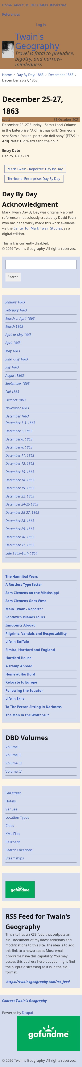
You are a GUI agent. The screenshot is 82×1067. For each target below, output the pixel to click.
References (11, 14)
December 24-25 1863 (21, 504)
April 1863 (13, 342)
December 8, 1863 (18, 447)
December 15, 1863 (19, 471)
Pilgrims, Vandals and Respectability (36, 633)
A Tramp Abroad (18, 666)
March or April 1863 (20, 318)
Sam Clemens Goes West (25, 600)
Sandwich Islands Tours (25, 617)
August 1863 (14, 375)
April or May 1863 (18, 334)
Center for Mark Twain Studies (37, 228)
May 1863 (12, 351)
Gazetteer (13, 793)
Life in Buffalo (17, 641)
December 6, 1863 (18, 439)
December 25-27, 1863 (22, 512)
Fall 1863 (12, 391)
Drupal (27, 1012)
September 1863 (17, 383)
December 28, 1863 (19, 520)
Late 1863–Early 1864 (21, 553)
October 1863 (15, 400)
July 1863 (12, 367)
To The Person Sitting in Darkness (33, 706)
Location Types (17, 817)
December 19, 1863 (19, 488)
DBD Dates (39, 5)
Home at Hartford (20, 674)
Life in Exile (14, 698)
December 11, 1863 (19, 455)
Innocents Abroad (20, 625)
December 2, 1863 (18, 431)
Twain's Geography (37, 41)
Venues (11, 809)
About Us (21, 5)
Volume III (13, 763)
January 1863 (15, 302)
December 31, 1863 (19, 545)
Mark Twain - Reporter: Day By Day (35, 169)
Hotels (10, 801)
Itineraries (58, 5)
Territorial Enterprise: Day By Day (34, 178)
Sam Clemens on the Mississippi (32, 592)
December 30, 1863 (19, 537)
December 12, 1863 (19, 463)
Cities (9, 825)
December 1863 (60, 74)
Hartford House (18, 657)
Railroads (12, 842)
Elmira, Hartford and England (30, 649)
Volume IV (13, 771)
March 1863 (14, 326)
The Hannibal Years (21, 576)
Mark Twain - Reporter (24, 609)
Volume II (13, 755)
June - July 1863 (16, 359)
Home (7, 5)
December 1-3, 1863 (20, 422)
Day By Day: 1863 (30, 74)
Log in (41, 24)
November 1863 (17, 408)
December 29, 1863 (19, 528)
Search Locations (19, 850)
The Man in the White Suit (27, 715)
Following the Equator (24, 690)
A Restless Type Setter (23, 584)
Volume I (12, 747)
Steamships (14, 858)
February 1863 (16, 310)
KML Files (12, 833)
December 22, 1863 (19, 496)
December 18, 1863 (19, 480)
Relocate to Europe (21, 682)
